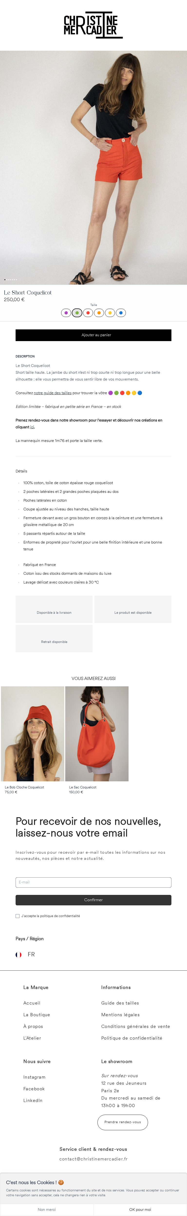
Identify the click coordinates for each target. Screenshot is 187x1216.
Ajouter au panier (96, 335)
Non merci (47, 1210)
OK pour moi (140, 1210)
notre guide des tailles (53, 393)
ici (32, 427)
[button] (93, 168)
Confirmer (93, 900)
